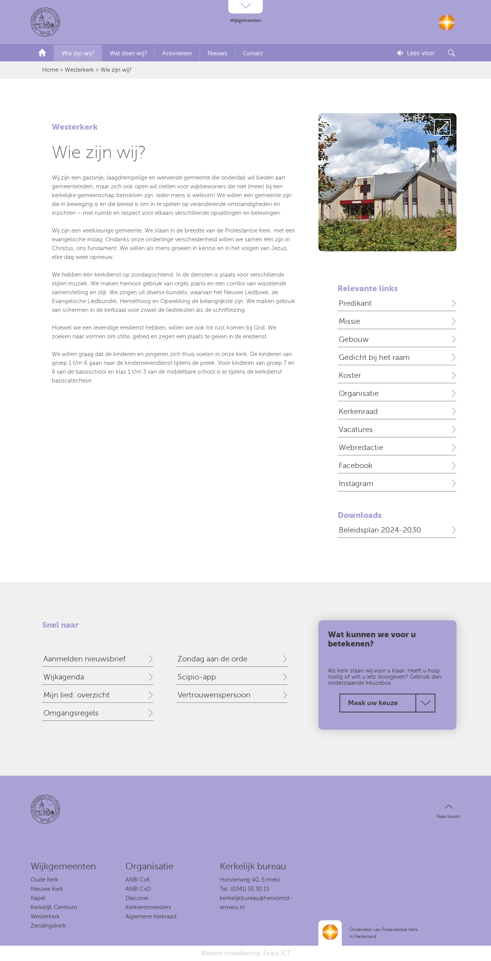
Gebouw (354, 339)
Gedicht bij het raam (374, 357)
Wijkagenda (63, 677)
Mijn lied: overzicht (76, 695)
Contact (253, 53)
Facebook (355, 465)
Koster (350, 375)
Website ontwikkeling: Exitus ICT (245, 953)
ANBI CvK (137, 880)
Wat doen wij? (128, 53)
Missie (349, 321)
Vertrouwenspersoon (214, 695)
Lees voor (421, 53)
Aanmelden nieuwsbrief (84, 658)
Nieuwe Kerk (47, 889)
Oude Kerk (44, 880)
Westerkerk (79, 70)
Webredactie (361, 447)
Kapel (38, 898)
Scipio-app (197, 677)
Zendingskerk (48, 926)
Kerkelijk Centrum (54, 907)
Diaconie (136, 898)
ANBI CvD (138, 889)
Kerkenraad (358, 411)
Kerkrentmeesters (148, 907)
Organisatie (359, 393)
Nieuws (217, 53)
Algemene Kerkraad (150, 916)
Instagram (356, 483)
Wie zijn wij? (78, 53)
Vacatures (356, 429)
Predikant (355, 303)
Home (50, 70)
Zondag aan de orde (212, 658)
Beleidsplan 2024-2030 (380, 530)
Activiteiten (177, 53)
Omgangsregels (71, 713)
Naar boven (448, 816)
